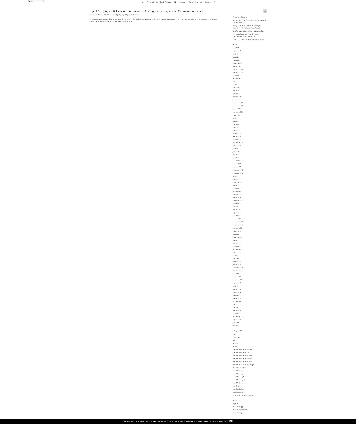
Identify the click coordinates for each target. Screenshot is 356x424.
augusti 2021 (237, 115)
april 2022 (236, 94)
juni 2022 (236, 87)
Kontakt (208, 2)
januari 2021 (237, 136)
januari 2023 (237, 66)
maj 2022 (236, 90)
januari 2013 (237, 289)
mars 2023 (236, 60)
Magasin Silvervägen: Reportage (243, 365)
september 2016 (238, 228)
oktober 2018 (237, 188)
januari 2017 (237, 219)
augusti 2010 (237, 319)
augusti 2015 (237, 252)
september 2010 (238, 316)
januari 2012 (237, 298)
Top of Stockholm (238, 392)
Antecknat (182, 2)
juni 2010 (236, 323)
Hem (142, 2)
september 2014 (238, 271)
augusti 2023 (237, 51)
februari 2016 (237, 237)
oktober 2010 (237, 313)
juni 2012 (236, 295)
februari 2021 (237, 133)
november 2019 (238, 173)
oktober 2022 (237, 75)
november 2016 (238, 225)
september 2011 (238, 301)
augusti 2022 (237, 81)
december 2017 (238, 200)
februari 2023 (237, 63)
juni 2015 (236, 258)
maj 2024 (236, 48)
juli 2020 (235, 149)
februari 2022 (237, 97)
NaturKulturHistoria (239, 368)
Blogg (234, 334)
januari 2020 (237, 167)
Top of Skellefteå (238, 389)
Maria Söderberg (96, 15)
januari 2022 (237, 100)
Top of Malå (236, 386)
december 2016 (238, 222)
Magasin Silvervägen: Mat (241, 352)
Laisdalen (236, 343)
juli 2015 (235, 255)
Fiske (234, 340)
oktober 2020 (237, 139)
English (33, 1)
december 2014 (238, 268)
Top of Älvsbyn (237, 371)
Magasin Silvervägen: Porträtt (242, 361)
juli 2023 (235, 54)
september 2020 (238, 142)
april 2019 (236, 179)
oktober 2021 (237, 109)
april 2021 (236, 127)
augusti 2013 (237, 283)
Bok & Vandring (165, 2)
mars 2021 (236, 130)
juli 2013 (235, 286)
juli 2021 (235, 118)
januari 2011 (237, 310)
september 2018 (238, 191)
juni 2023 (236, 57)
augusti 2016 (237, 231)
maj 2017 (236, 216)
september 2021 (238, 112)
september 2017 (238, 210)
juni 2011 (236, 307)
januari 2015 (237, 265)
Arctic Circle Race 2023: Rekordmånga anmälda (248, 39)
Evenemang (236, 337)
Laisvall (235, 346)
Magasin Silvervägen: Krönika (242, 349)
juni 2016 (236, 234)
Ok (231, 421)
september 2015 (238, 249)
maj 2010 (236, 326)
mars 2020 (236, 161)
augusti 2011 (237, 304)
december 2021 (238, 103)
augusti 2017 (237, 213)
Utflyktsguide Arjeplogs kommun (243, 395)
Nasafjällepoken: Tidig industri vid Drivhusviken (248, 31)
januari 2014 (237, 277)
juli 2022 (235, 84)
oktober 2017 (237, 207)
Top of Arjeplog (152, 2)
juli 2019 (235, 176)
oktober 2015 (237, 246)
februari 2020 (237, 164)
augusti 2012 (237, 292)
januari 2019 (237, 185)
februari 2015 (237, 261)
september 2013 (238, 280)
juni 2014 (236, 274)
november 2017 (238, 203)
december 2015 (238, 243)
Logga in (235, 403)
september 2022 (238, 78)
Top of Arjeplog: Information (130, 15)
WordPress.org (237, 413)
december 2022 (238, 69)
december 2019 (238, 170)
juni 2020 (236, 152)
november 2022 (238, 72)
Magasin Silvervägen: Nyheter (242, 358)
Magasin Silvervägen (195, 2)
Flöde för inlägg (238, 407)
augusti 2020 (237, 145)
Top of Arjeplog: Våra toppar (242, 380)
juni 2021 (236, 121)
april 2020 (236, 158)
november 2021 (238, 106)
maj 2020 (236, 155)
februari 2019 (237, 182)
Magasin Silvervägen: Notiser (242, 355)
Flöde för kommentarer (240, 410)
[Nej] (354, 421)
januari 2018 (237, 197)
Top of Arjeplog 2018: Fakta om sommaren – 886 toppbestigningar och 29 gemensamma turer (147, 11)
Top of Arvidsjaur (238, 383)
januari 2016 (237, 240)
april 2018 (236, 194)
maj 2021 (236, 124)
